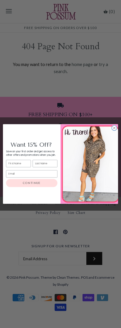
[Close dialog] (114, 128)
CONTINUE (32, 183)
